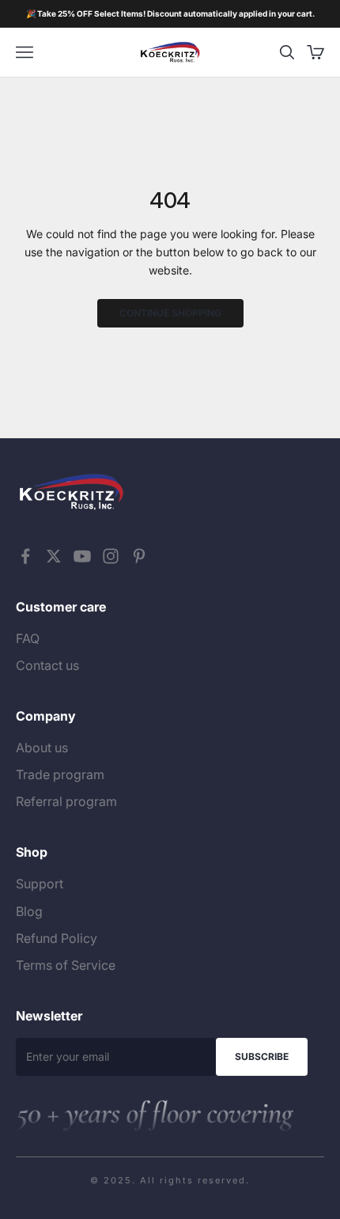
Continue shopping (170, 313)
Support (39, 884)
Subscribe (262, 1056)
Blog (29, 911)
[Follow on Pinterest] (139, 556)
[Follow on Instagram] (110, 556)
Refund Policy (56, 938)
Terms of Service (65, 965)
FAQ (28, 638)
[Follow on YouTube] (82, 556)
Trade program (60, 774)
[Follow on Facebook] (25, 556)
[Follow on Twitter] (53, 556)
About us (42, 747)
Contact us (47, 665)
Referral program (66, 801)
